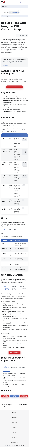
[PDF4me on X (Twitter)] (7, 445)
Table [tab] (5, 230)
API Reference (14, 412)
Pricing (14, 432)
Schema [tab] (16, 230)
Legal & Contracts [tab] (6, 366)
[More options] (26, 35)
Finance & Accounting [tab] (14, 366)
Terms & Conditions (14, 442)
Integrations (5, 6)
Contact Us (14, 437)
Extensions (14, 425)
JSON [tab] (10, 230)
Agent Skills (14, 422)
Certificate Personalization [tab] (23, 287)
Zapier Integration (5, 396)
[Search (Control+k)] (22, 2)
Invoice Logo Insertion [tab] (14, 288)
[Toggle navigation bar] (2, 2)
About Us (14, 435)
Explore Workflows (14, 352)
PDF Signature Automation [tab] (7, 288)
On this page (5, 16)
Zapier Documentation (23, 396)
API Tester (14, 427)
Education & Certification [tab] (22, 366)
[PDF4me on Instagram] (9, 445)
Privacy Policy (14, 440)
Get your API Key (14, 87)
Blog (14, 430)
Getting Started (14, 415)
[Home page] (4, 10)
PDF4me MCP (14, 420)
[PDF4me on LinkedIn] (5, 445)
